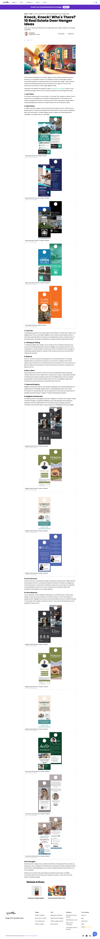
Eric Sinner (32, 33)
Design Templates (39, 915)
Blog (82, 918)
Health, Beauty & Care (71, 920)
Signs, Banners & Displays (57, 918)
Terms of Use (28, 935)
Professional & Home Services (71, 916)
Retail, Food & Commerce (69, 923)
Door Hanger (61, 33)
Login (82, 924)
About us (83, 915)
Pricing (44, 2)
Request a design (39, 924)
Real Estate (70, 33)
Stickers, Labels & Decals (57, 921)
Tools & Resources (40, 921)
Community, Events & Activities (71, 928)
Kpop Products (54, 924)
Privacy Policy (34, 935)
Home (26, 14)
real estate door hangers (58, 88)
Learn (31, 14)
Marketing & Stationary (56, 915)
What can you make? (40, 918)
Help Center (84, 921)
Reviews (83, 927)
